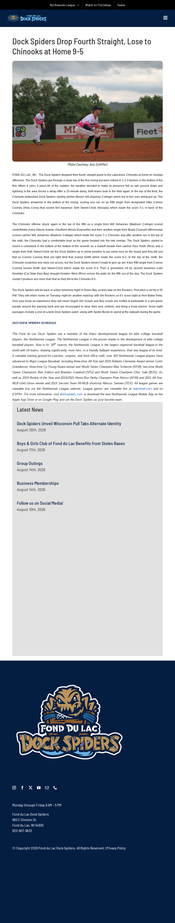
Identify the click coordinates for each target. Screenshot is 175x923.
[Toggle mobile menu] (165, 17)
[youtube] (39, 788)
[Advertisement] (51, 561)
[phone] (55, 788)
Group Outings (30, 463)
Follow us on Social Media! (40, 503)
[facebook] (22, 788)
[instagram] (14, 788)
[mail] (47, 788)
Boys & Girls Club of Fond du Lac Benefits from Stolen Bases (71, 443)
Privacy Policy (116, 848)
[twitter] (30, 788)
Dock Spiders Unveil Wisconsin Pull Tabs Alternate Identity (69, 423)
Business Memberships (38, 483)
